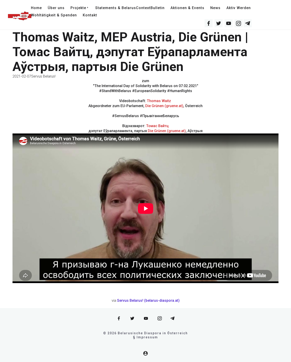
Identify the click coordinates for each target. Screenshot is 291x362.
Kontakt (90, 15)
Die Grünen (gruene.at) (164, 106)
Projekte (78, 8)
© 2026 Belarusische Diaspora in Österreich (145, 333)
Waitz (166, 101)
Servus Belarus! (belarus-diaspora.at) (148, 300)
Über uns (56, 8)
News (215, 8)
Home (36, 8)
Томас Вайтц (157, 126)
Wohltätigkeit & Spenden (54, 15)
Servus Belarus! (43, 76)
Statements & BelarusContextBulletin (130, 8)
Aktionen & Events (187, 8)
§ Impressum (145, 337)
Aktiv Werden (238, 8)
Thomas (154, 101)
